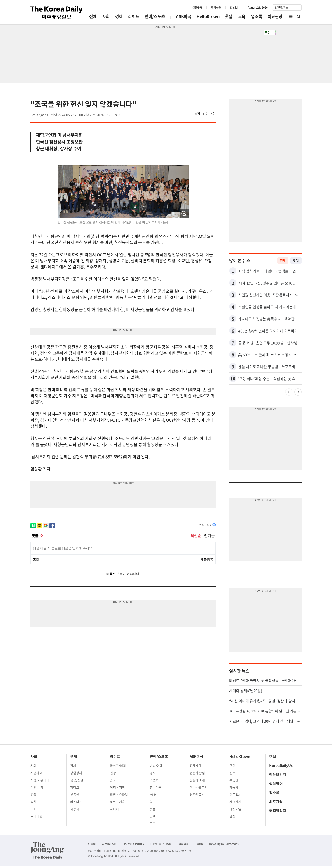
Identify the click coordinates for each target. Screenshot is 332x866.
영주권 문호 (197, 794)
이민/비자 (36, 787)
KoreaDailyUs (281, 765)
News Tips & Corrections (223, 844)
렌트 (232, 773)
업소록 (256, 16)
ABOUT (92, 844)
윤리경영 (183, 844)
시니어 (114, 809)
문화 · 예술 (117, 801)
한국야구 (155, 787)
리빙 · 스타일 (119, 794)
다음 (298, 392)
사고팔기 (235, 801)
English (234, 7)
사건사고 (36, 773)
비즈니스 (76, 801)
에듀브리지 (277, 774)
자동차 (74, 809)
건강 (113, 773)
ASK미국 (183, 16)
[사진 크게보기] (184, 213)
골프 (153, 816)
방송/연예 (156, 765)
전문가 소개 (197, 780)
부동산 (74, 794)
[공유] (213, 113)
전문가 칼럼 (197, 773)
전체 (93, 16)
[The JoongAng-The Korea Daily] (47, 850)
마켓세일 (235, 809)
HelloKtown (208, 16)
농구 (153, 801)
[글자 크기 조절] (197, 113)
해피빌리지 (277, 810)
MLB (153, 794)
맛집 (232, 816)
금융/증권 (76, 780)
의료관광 (275, 16)
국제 (33, 809)
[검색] (299, 16)
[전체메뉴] (290, 16)
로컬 (296, 260)
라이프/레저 (118, 765)
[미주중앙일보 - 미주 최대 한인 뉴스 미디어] (56, 12)
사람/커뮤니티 (39, 780)
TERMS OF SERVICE (161, 844)
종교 (113, 780)
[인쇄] (205, 113)
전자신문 (216, 7)
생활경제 (76, 773)
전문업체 (235, 794)
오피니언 (36, 816)
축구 (153, 823)
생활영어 (276, 783)
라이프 (133, 16)
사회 (106, 16)
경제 (119, 16)
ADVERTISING (110, 844)
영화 (153, 773)
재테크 (74, 787)
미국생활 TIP (198, 787)
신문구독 (197, 7)
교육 (241, 16)
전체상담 (195, 765)
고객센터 (198, 844)
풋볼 (153, 809)
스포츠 (154, 780)
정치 (33, 801)
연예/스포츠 (155, 16)
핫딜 (228, 16)
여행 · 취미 (117, 787)
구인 (232, 765)
